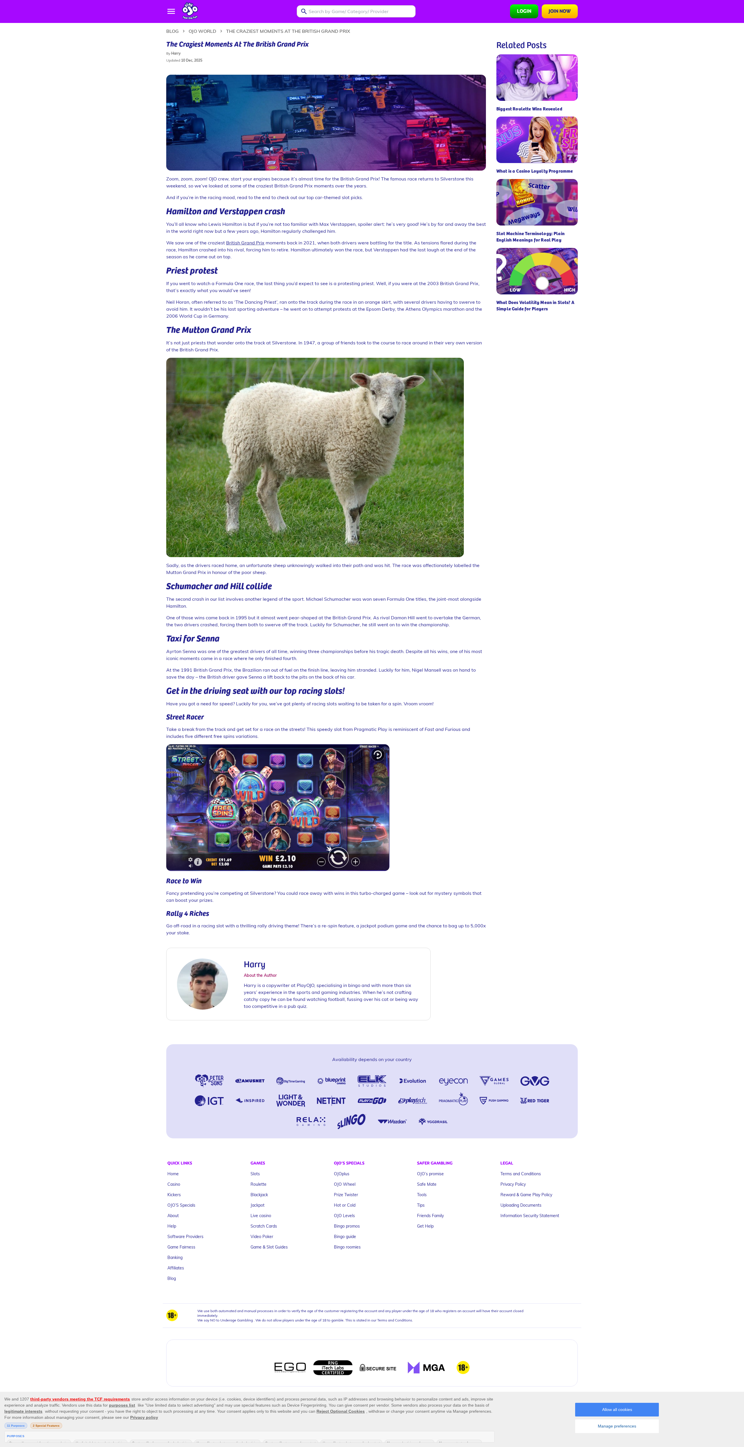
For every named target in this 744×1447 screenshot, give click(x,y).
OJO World (202, 31)
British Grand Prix (245, 242)
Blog (172, 31)
